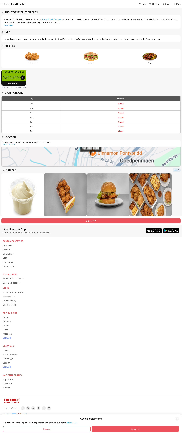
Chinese (7, 321)
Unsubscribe (9, 266)
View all (7, 338)
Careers (6, 249)
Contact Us (8, 254)
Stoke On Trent (10, 354)
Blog (5, 258)
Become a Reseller (11, 283)
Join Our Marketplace (13, 278)
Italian (6, 325)
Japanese (7, 334)
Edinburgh (8, 358)
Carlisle (6, 350)
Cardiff (6, 363)
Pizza (5, 329)
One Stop (7, 383)
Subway (6, 387)
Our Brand (8, 262)
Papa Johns (8, 379)
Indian (6, 317)
